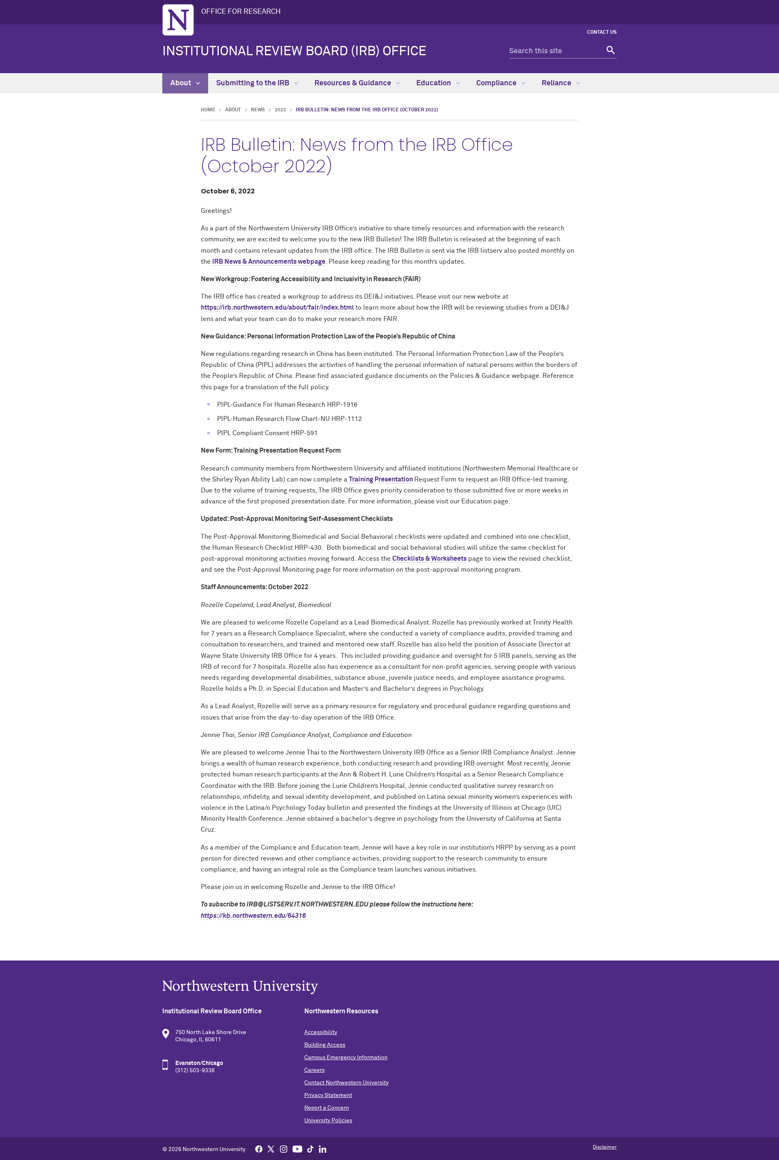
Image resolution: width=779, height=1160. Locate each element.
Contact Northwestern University (346, 1083)
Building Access (324, 1045)
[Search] (610, 51)
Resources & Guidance (353, 83)
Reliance (557, 83)
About (181, 83)
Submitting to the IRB (253, 83)
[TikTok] (310, 1148)
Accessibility (320, 1032)
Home (208, 110)
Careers (314, 1070)
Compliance (497, 83)
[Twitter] (271, 1148)
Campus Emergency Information (345, 1057)
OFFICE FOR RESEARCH (241, 11)
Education (434, 83)
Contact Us (602, 32)
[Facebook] (259, 1148)
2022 (280, 110)
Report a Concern (326, 1108)
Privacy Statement (328, 1095)
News (258, 110)
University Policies (328, 1120)
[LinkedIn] (322, 1148)
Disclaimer (605, 1147)
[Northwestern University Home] (178, 20)
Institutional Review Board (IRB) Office (294, 51)
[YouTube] (297, 1148)
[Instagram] (283, 1148)
